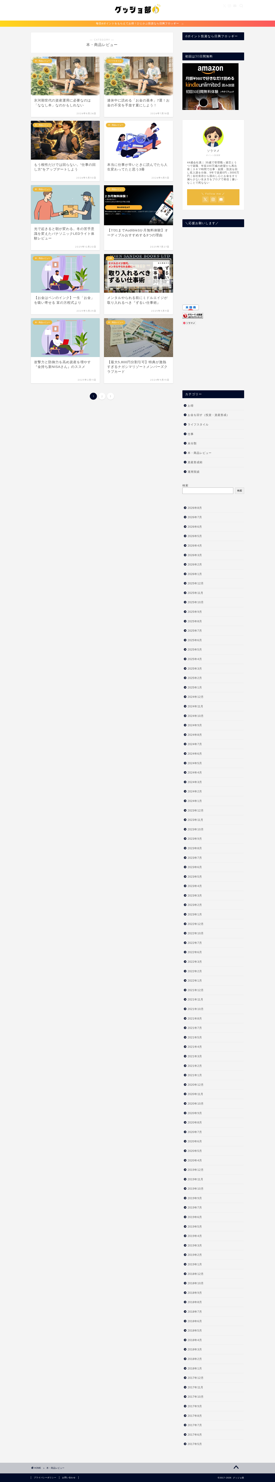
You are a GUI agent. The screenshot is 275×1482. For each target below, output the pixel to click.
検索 (185, 485)
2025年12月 (196, 583)
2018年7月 (195, 1311)
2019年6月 (195, 1217)
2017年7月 (195, 1425)
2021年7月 (195, 1027)
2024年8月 (195, 734)
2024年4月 (195, 772)
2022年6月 (195, 952)
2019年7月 (195, 1207)
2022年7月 (195, 942)
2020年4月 (195, 1160)
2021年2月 (195, 1065)
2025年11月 (195, 592)
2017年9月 (195, 1406)
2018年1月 (195, 1368)
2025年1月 (195, 687)
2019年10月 (196, 1188)
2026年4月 (195, 545)
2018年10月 (196, 1283)
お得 (191, 405)
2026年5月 (195, 536)
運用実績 (194, 471)
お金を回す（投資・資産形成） (209, 414)
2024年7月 (195, 744)
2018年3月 (195, 1349)
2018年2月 (195, 1358)
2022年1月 (195, 980)
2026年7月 (195, 517)
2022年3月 (195, 961)
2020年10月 (196, 1103)
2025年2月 (195, 677)
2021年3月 (195, 1056)
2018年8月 (195, 1302)
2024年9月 (195, 725)
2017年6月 (195, 1434)
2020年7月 (195, 1132)
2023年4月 (195, 886)
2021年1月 (195, 1075)
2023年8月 (195, 848)
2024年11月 (195, 706)
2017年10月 (196, 1396)
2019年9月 (195, 1198)
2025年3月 (195, 668)
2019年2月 (195, 1254)
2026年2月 (195, 564)
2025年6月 (195, 640)
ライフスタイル (198, 424)
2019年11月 (195, 1179)
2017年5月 (195, 1444)
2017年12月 (196, 1377)
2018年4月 (195, 1340)
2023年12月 (196, 810)
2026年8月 (195, 507)
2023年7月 (195, 857)
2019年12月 (196, 1169)
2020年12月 (196, 1084)
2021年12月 (196, 990)
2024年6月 (195, 753)
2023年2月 (195, 904)
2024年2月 (195, 791)
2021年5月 (195, 1037)
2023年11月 (195, 819)
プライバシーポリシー (45, 1477)
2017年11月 (195, 1387)
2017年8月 (195, 1415)
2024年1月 (195, 801)
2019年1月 (195, 1264)
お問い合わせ (69, 1477)
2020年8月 (195, 1122)
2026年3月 (195, 555)
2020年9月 (195, 1113)
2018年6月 (195, 1321)
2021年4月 (195, 1046)
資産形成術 (195, 462)
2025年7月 (195, 630)
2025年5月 (195, 649)
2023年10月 (196, 829)
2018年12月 (196, 1273)
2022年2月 (195, 971)
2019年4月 (195, 1235)
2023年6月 (195, 867)
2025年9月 (195, 611)
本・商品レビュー (200, 452)
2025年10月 (196, 602)
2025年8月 (195, 621)
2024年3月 (195, 782)
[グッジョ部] (137, 17)
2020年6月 (195, 1141)
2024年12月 (196, 696)
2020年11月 (195, 1094)
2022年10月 (196, 933)
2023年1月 (195, 914)
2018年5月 (195, 1330)
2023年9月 (195, 838)
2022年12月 (196, 924)
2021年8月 (195, 1018)
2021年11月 (195, 999)
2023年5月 (195, 876)
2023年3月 (195, 895)
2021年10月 (196, 1009)
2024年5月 (195, 763)
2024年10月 (196, 715)
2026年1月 (195, 574)
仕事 (191, 434)
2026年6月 (195, 526)
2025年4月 (195, 659)
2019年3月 (195, 1245)
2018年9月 (195, 1292)
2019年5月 (195, 1226)
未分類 (192, 443)
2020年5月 (195, 1150)
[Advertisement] (213, 357)
